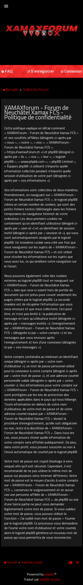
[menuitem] (40, 71)
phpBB (49, 574)
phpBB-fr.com (50, 579)
